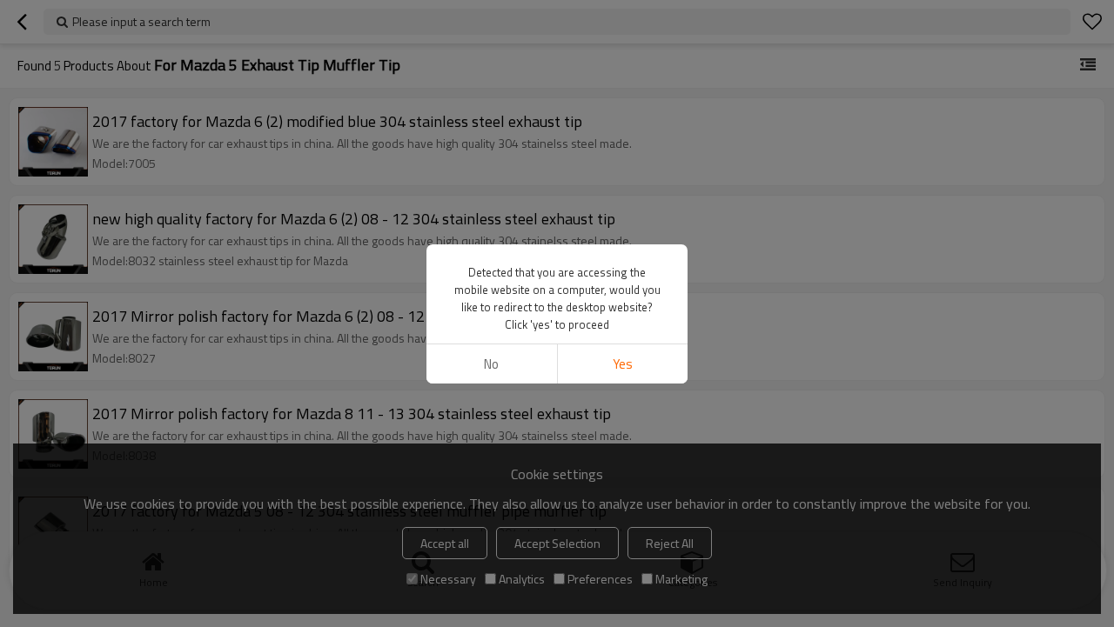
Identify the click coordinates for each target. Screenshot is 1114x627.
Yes (623, 364)
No (491, 364)
